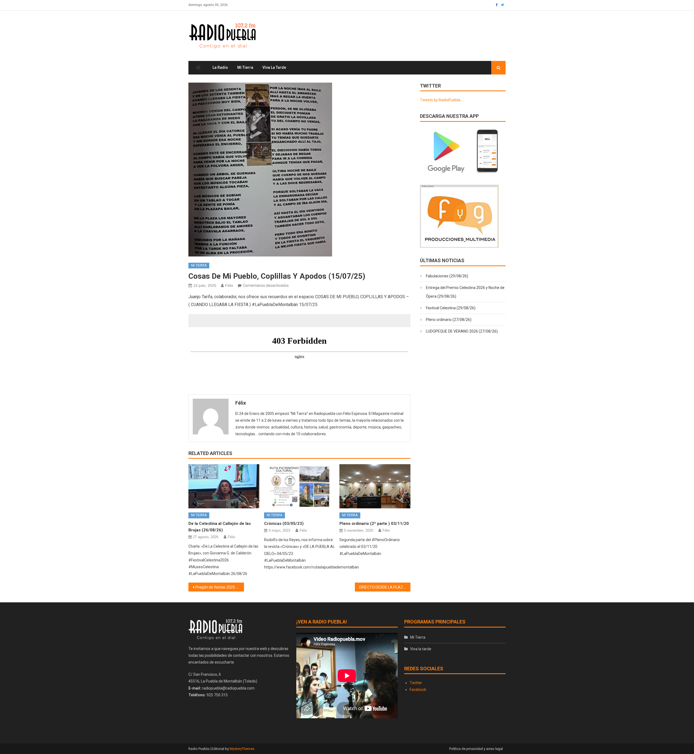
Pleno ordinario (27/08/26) (448, 319)
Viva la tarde (274, 67)
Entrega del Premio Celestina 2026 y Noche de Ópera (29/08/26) (465, 291)
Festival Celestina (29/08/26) (450, 308)
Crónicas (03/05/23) (284, 523)
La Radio (220, 67)
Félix (229, 285)
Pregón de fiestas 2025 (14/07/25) (219, 587)
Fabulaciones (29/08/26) (447, 276)
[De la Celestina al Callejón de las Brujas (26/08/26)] (223, 486)
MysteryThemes (242, 749)
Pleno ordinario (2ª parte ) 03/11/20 (374, 523)
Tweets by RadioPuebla (440, 100)
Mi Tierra (245, 67)
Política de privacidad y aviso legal (476, 749)
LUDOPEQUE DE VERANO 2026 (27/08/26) (462, 331)
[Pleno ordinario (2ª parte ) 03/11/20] (374, 486)
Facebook (418, 689)
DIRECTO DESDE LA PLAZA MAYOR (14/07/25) (384, 587)
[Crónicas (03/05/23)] (299, 486)
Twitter (416, 683)
